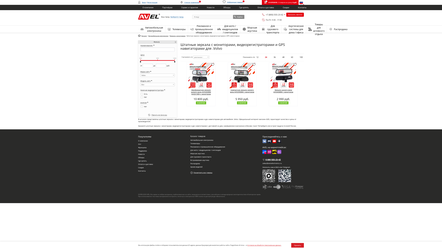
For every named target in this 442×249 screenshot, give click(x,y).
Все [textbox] (142, 84)
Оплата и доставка (145, 164)
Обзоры (141, 157)
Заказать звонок (295, 14)
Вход (144, 2)
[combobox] (157, 75)
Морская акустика (197, 153)
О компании (143, 141)
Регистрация (152, 2)
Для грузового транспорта (200, 157)
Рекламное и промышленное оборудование (207, 147)
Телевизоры (195, 143)
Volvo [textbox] (143, 75)
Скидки (141, 167)
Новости (141, 154)
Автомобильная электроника (201, 140)
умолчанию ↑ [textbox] (198, 57)
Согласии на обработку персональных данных (264, 245)
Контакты (142, 171)
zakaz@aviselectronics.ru (272, 163)
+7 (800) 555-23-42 (274, 14)
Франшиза (142, 147)
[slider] (140, 61)
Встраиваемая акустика (199, 160)
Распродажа (195, 163)
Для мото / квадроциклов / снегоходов (205, 150)
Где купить (142, 161)
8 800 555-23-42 (273, 159)
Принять (297, 245)
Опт (139, 144)
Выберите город (176, 17)
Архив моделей (196, 167)
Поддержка (142, 151)
